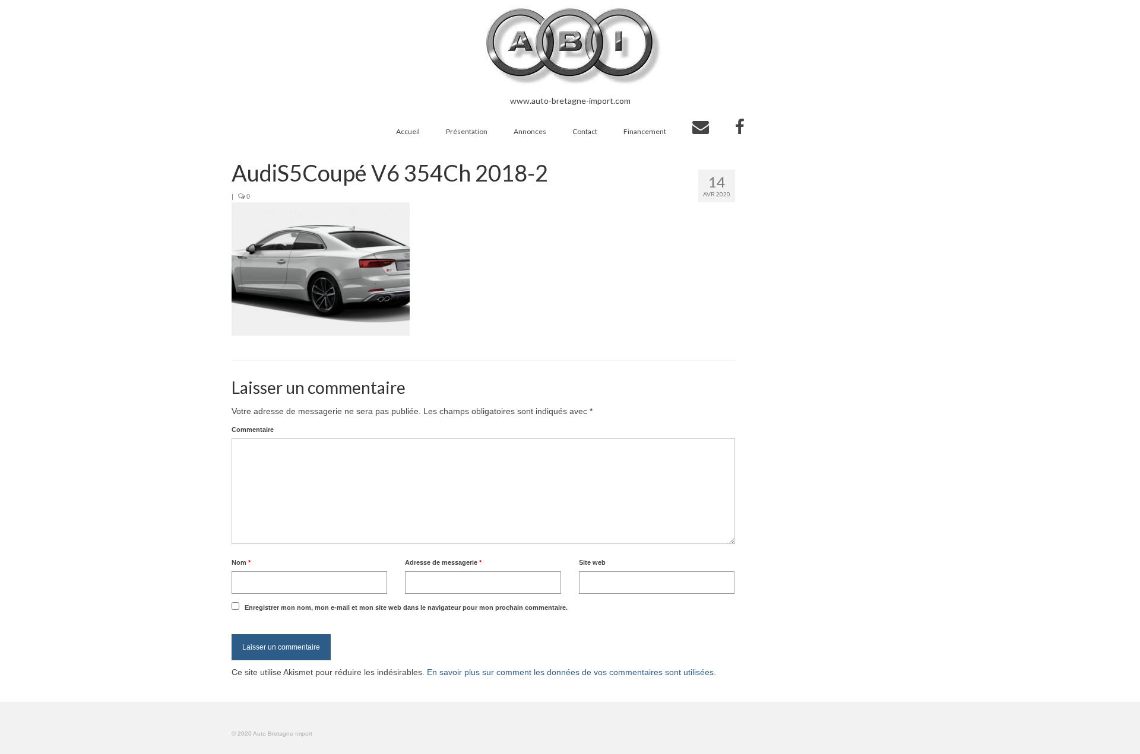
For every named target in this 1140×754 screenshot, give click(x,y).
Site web (592, 562)
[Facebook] (739, 127)
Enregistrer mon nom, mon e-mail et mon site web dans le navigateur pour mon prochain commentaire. (406, 607)
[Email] (700, 127)
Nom (241, 562)
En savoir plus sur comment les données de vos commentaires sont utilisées (570, 672)
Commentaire (253, 429)
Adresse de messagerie (443, 562)
